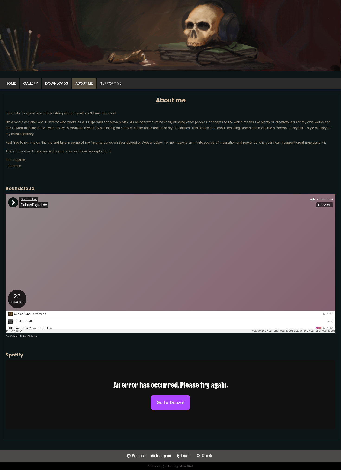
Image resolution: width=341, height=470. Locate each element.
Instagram (163, 455)
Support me (111, 83)
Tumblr (186, 455)
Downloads (56, 83)
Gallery (30, 83)
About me (84, 83)
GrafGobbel (12, 336)
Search (207, 455)
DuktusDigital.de (29, 336)
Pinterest (138, 455)
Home (11, 83)
